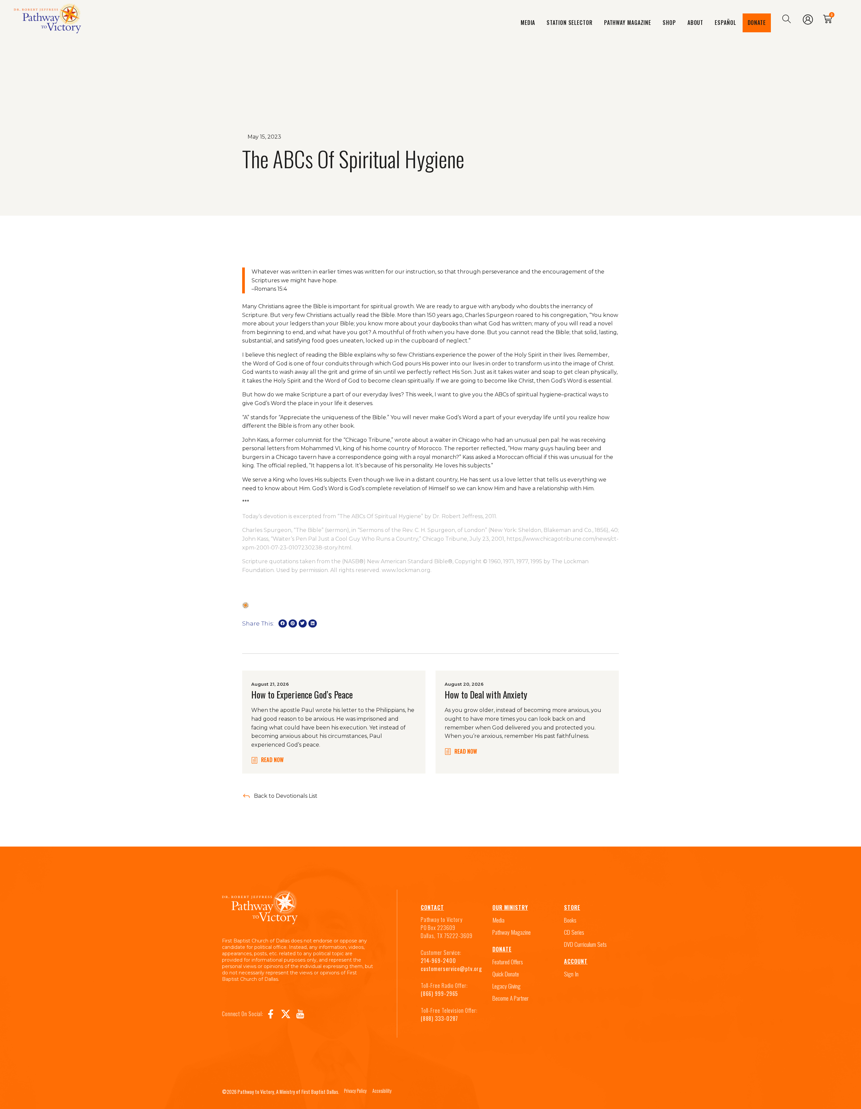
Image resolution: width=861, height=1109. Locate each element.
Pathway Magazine (627, 23)
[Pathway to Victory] (47, 19)
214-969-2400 (438, 961)
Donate (757, 23)
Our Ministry (510, 907)
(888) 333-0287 (439, 1018)
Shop (669, 23)
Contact (432, 907)
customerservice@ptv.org (451, 969)
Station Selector (569, 23)
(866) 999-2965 (439, 994)
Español (725, 23)
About (695, 23)
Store (572, 907)
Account (576, 961)
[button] (282, 623)
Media (528, 23)
